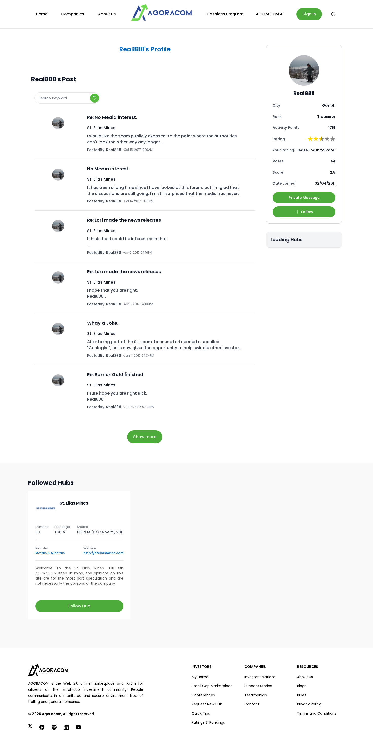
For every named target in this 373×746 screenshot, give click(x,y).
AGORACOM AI (269, 14)
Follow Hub (79, 606)
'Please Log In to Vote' (314, 150)
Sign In (309, 14)
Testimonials (255, 695)
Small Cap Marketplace (212, 685)
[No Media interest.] (59, 185)
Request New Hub (207, 704)
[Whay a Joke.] (59, 339)
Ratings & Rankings (208, 722)
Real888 (113, 149)
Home (41, 14)
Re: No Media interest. (112, 117)
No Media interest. (108, 168)
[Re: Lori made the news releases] (59, 236)
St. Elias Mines (101, 128)
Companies (72, 14)
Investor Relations (260, 676)
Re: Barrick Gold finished (115, 374)
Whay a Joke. (102, 323)
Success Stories (258, 685)
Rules (301, 695)
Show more (144, 437)
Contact (251, 704)
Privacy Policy (309, 704)
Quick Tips (201, 713)
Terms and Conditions (316, 713)
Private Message (304, 197)
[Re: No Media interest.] (59, 133)
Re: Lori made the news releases (124, 220)
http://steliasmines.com (103, 553)
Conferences (203, 695)
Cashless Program (225, 14)
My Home (200, 676)
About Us (107, 14)
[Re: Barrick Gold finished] (59, 390)
